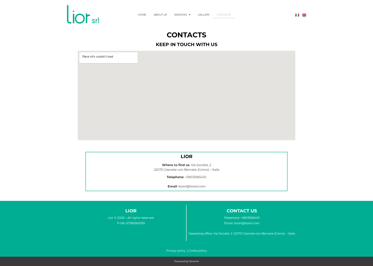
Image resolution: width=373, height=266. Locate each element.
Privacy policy (175, 250)
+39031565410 (195, 177)
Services (180, 14)
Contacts (224, 14)
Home (142, 14)
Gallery (204, 14)
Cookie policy (197, 250)
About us (160, 14)
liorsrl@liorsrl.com (192, 186)
